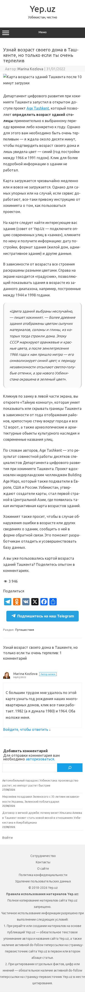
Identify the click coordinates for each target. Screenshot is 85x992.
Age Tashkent (38, 108)
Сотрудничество (43, 856)
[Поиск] (70, 767)
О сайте (43, 868)
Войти (7, 837)
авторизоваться (40, 759)
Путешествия (24, 629)
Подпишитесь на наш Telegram (45, 616)
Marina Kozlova (30, 69)
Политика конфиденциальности (43, 875)
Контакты (43, 862)
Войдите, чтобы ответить (25, 729)
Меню (43, 32)
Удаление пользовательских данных (43, 881)
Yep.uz (42, 8)
